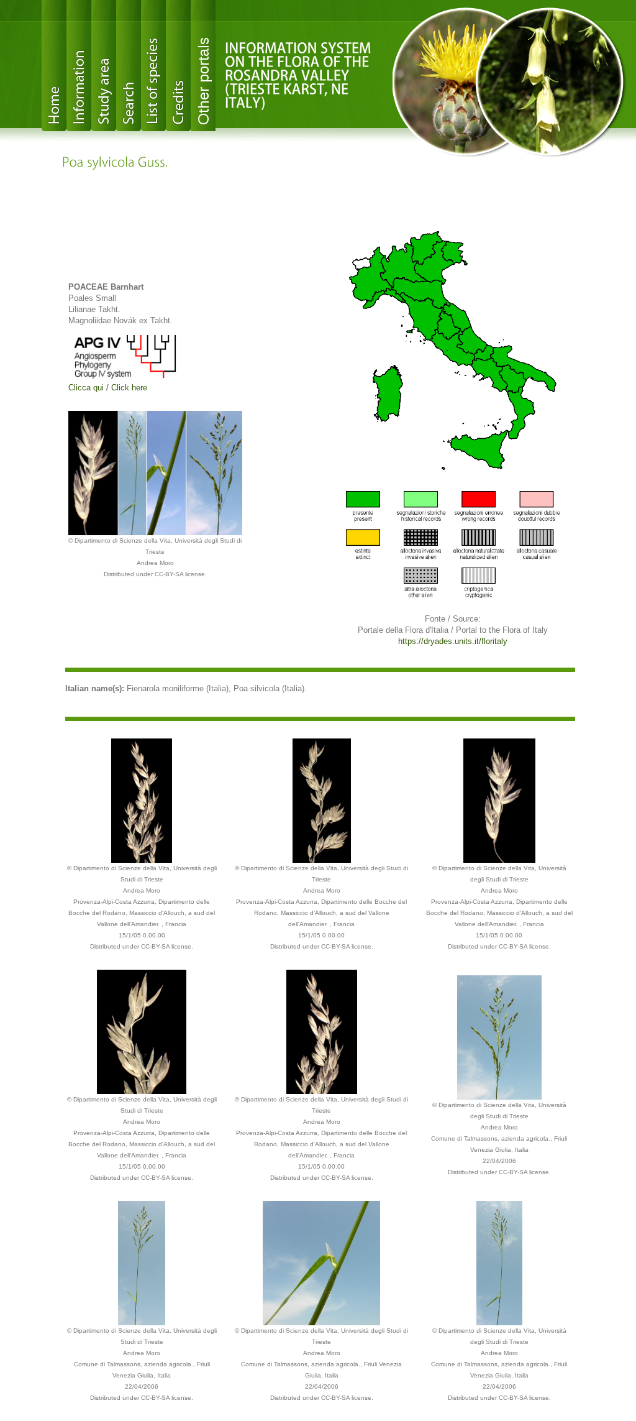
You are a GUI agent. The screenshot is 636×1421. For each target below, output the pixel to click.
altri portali (203, 65)
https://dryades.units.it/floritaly (452, 641)
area (103, 65)
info (78, 65)
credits (178, 65)
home (54, 65)
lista (153, 65)
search (128, 65)
